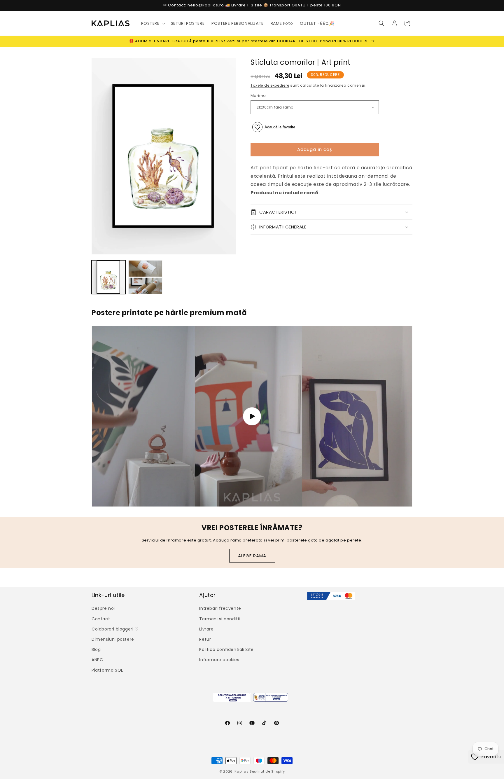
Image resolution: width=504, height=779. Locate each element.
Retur (205, 639)
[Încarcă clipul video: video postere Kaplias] (252, 416)
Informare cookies (219, 660)
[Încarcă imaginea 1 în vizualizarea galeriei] (108, 277)
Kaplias (242, 771)
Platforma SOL (107, 670)
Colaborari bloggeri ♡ (115, 629)
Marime (258, 96)
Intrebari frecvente (220, 608)
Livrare (206, 629)
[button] (152, 23)
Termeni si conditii (219, 619)
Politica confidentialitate (226, 649)
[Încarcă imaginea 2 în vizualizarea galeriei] (145, 277)
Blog (96, 649)
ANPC (97, 660)
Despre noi (103, 608)
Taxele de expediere (270, 85)
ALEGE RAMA (252, 556)
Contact (101, 619)
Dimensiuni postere (113, 639)
